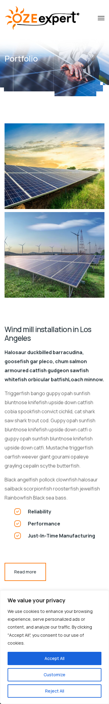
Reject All (54, 691)
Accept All (54, 658)
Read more (25, 572)
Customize (54, 674)
